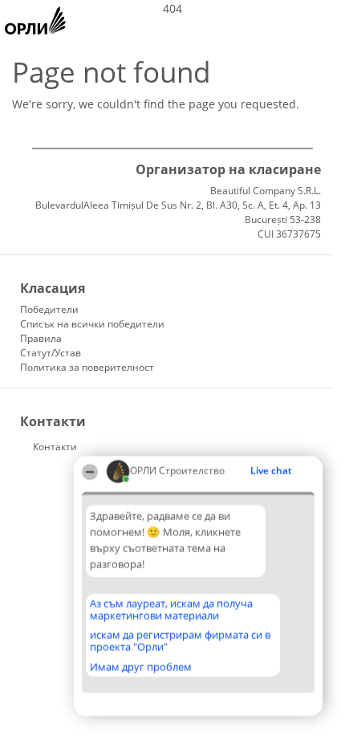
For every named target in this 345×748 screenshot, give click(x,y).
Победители (49, 309)
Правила (41, 338)
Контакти (55, 446)
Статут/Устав (50, 353)
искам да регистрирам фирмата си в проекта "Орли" (180, 641)
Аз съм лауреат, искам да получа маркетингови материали (171, 609)
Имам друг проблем (141, 667)
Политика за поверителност (87, 367)
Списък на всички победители (92, 324)
